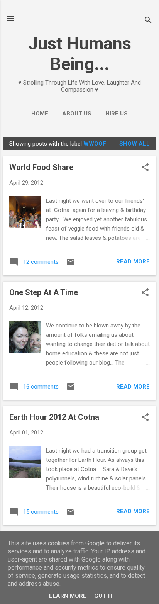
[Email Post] (70, 264)
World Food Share (41, 167)
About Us (76, 113)
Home (39, 113)
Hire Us (116, 113)
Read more (133, 261)
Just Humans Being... (79, 53)
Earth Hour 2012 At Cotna (54, 417)
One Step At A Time (43, 292)
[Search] (148, 21)
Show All (134, 143)
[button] (145, 168)
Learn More (67, 595)
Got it (103, 595)
